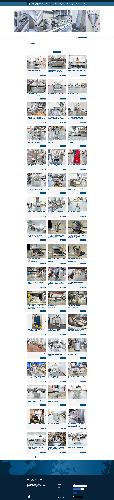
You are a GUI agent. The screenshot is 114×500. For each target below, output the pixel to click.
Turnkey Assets (61, 3)
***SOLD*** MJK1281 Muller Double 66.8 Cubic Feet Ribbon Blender (56, 283)
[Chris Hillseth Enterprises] (35, 3)
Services (68, 3)
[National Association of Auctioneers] (28, 496)
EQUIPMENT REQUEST (57, 51)
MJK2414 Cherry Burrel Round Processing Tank (76, 353)
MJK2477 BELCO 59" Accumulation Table (53, 377)
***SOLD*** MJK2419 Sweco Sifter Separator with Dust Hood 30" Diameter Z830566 (37, 260)
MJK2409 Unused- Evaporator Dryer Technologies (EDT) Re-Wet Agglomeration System (76, 425)
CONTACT (77, 3)
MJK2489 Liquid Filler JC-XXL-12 (76, 70)
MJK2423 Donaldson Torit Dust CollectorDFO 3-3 (36, 330)
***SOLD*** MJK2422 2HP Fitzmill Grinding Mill (54, 330)
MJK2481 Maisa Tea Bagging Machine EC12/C (75, 188)
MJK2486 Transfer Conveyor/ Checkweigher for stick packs (56, 118)
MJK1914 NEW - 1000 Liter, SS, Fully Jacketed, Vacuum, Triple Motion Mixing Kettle (56, 448)
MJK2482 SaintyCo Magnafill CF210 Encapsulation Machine (36, 188)
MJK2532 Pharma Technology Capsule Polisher (35, 165)
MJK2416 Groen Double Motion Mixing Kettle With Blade (76, 330)
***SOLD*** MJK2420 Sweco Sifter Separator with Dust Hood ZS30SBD (57, 260)
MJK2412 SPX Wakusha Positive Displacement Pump (76, 377)
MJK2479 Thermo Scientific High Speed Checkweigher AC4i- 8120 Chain (56, 354)
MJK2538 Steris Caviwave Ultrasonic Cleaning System (55, 71)
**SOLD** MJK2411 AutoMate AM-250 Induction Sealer (57, 400)
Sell (47, 3)
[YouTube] (63, 497)
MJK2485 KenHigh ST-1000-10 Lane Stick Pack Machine (35, 141)
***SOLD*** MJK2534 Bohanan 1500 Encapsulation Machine (76, 118)
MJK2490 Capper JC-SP (34, 70)
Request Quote (42, 75)
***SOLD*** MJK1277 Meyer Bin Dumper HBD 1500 (76, 306)
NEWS (59, 487)
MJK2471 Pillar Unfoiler (74, 211)
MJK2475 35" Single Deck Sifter (76, 400)
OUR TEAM (60, 486)
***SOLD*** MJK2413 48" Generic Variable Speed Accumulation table (36, 378)
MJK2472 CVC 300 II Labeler (75, 447)
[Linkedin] (60, 497)
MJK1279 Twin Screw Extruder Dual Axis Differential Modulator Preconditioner (36, 307)
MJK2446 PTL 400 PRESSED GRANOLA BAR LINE (35, 235)
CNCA (81, 3)
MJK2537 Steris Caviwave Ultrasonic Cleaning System (35, 94)
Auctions (55, 3)
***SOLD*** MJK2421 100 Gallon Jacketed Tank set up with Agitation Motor (76, 260)
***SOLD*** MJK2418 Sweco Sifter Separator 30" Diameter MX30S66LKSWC (77, 236)
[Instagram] (58, 497)
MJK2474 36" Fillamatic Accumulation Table (54, 424)
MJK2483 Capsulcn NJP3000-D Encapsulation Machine (56, 165)
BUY (50, 3)
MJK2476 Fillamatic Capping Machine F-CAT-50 (35, 400)
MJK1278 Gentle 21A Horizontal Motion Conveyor (56, 306)
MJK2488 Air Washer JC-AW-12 (56, 93)
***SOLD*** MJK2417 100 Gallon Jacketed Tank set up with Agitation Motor (56, 236)
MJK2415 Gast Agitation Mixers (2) (37, 353)
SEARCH (85, 3)
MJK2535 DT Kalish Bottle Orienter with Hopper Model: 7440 (36, 118)
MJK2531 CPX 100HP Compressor (77, 164)
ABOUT (72, 3)
